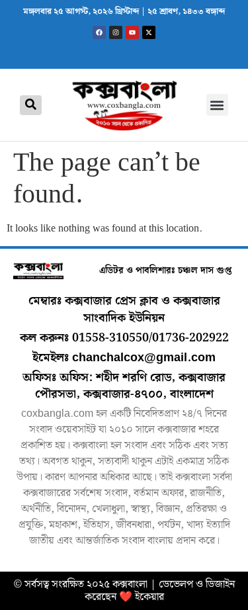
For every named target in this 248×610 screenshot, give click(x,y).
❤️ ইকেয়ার (141, 597)
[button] (217, 105)
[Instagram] (115, 32)
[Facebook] (99, 32)
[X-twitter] (148, 32)
